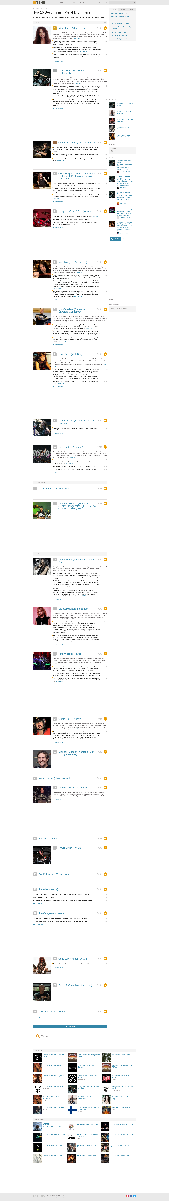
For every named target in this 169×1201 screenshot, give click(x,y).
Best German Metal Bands (121, 1107)
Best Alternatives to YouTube (119, 35)
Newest (68, 2)
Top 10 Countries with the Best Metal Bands (89, 1108)
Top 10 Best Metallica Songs (53, 1156)
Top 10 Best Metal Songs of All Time (89, 1055)
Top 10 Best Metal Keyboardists (54, 1107)
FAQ (63, 1195)
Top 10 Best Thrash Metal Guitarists (52, 1098)
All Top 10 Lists (36, 8)
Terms (48, 1195)
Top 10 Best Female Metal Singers (121, 1098)
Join (106, 2)
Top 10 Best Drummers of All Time (121, 1146)
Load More (70, 1026)
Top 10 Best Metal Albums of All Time (122, 1066)
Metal (49, 8)
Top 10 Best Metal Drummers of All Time (88, 1087)
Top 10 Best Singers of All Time (122, 1124)
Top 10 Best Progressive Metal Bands (122, 1087)
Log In (101, 2)
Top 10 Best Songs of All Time (87, 1124)
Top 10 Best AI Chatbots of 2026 (120, 16)
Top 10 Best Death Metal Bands (120, 1076)
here (117, 310)
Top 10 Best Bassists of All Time (86, 1146)
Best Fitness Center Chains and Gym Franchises (121, 27)
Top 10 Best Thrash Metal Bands (87, 1066)
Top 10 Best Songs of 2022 (52, 1127)
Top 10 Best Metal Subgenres (53, 1076)
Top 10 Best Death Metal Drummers (87, 1098)
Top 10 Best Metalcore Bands (53, 1086)
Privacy (53, 1195)
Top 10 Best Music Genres (86, 1156)
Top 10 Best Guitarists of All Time (122, 1135)
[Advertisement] (70, 126)
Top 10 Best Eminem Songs (120, 1156)
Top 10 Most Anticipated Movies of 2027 (122, 20)
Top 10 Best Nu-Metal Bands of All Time (89, 1076)
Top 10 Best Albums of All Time (54, 1135)
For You (82, 2)
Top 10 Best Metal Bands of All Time (54, 1055)
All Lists (61, 2)
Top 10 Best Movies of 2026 (119, 13)
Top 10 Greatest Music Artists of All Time (87, 1135)
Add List (74, 2)
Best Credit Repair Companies (119, 32)
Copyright (58, 1195)
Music (44, 8)
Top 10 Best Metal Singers (121, 1055)
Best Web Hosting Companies (119, 39)
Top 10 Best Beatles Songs (52, 1145)
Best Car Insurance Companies (120, 23)
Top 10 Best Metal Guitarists (53, 1065)
